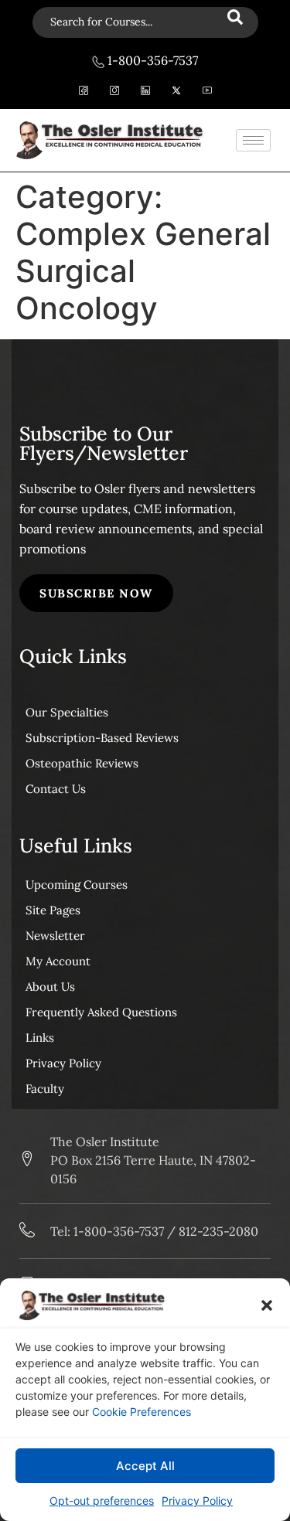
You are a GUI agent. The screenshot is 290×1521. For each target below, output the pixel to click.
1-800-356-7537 (151, 60)
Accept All (145, 1465)
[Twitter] (175, 92)
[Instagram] (114, 92)
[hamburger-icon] (253, 140)
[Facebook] (83, 92)
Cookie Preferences (141, 1411)
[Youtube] (206, 92)
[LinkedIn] (145, 92)
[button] (267, 1305)
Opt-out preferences (101, 1500)
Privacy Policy (197, 1500)
